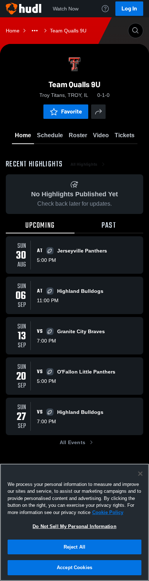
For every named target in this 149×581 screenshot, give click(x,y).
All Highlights (84, 164)
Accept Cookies (74, 567)
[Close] (140, 474)
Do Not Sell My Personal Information (74, 526)
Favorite (71, 111)
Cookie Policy (107, 512)
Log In (129, 8)
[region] (74, 522)
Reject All (74, 547)
